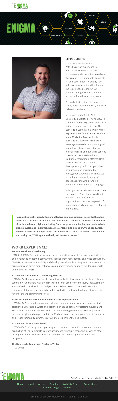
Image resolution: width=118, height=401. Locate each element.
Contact (67, 387)
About (31, 384)
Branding (54, 384)
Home (20, 384)
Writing (42, 384)
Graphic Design (51, 387)
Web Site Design (71, 384)
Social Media (90, 384)
